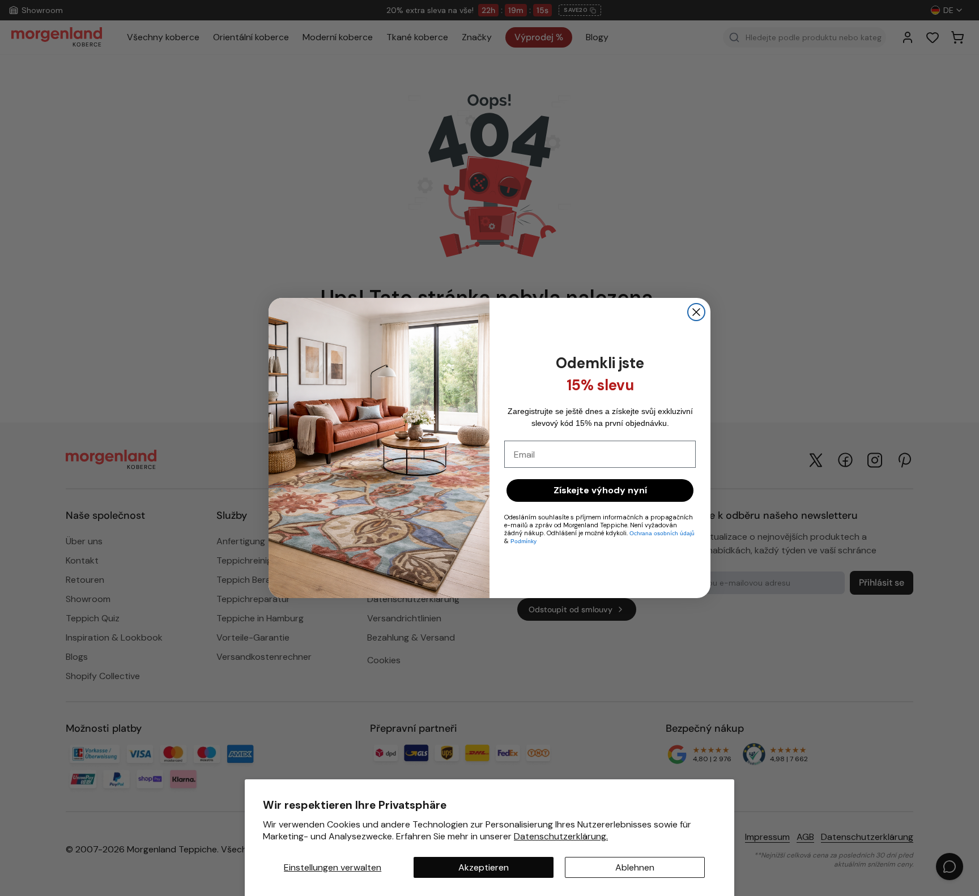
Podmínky (523, 541)
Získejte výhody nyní (600, 490)
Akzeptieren (483, 867)
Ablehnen (634, 867)
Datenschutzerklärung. (561, 836)
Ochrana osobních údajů (662, 533)
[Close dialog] (696, 312)
